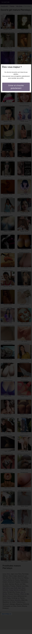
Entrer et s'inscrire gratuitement (16, 86)
